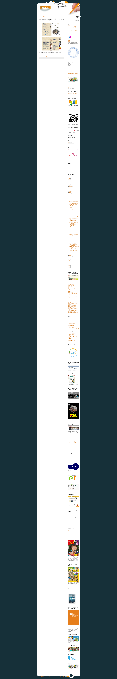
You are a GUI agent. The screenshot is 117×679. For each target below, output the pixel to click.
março (70, 255)
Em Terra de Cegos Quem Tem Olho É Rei (73, 339)
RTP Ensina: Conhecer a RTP (71, 449)
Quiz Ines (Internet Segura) (71, 455)
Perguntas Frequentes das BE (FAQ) (72, 26)
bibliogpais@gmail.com (71, 87)
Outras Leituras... (70, 302)
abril (70, 254)
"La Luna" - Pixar (71, 235)
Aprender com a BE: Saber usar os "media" (73, 440)
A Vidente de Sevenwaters (71, 327)
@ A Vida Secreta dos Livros (72, 318)
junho (70, 193)
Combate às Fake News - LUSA (71, 441)
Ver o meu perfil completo (72, 44)
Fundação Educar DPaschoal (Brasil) (72, 293)
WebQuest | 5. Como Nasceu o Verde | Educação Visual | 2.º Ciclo (72, 311)
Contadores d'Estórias (70, 292)
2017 (69, 259)
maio (70, 194)
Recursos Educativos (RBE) (71, 521)
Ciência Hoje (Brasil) (70, 531)
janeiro (70, 257)
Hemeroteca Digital (70, 294)
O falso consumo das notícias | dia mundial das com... (73, 225)
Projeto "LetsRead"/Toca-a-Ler (73, 236)
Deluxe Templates (58, 676)
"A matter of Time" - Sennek (72, 243)
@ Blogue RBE (70, 320)
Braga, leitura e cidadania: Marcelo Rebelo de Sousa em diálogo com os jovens (73, 321)
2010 (69, 267)
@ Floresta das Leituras (72, 326)
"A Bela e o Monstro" (71, 200)
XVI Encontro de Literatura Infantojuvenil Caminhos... (72, 214)
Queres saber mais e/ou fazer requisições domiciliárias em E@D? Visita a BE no (72, 94)
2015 (69, 261)
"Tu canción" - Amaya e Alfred (73, 248)
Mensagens (70, 142)
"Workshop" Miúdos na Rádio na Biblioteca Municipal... (73, 221)
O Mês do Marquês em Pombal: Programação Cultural (51, 17)
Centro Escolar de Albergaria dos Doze (73, 337)
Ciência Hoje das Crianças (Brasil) (72, 532)
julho (70, 192)
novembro (70, 187)
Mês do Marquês (44, 58)
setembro (70, 190)
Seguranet (69, 456)
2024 (69, 178)
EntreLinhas (70, 338)
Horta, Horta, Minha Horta (71, 341)
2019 (69, 184)
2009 (69, 268)
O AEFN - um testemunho (71, 325)
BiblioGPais (45, 7)
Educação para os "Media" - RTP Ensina (72, 442)
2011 (69, 266)
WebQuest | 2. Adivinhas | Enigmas (72, 305)
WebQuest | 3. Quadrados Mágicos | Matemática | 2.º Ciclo (72, 307)
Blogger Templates (51, 676)
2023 (69, 179)
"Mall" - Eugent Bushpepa (72, 226)
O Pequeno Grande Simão (72, 340)
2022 (69, 180)
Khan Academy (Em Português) (71, 520)
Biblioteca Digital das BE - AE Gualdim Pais (73, 28)
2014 (69, 262)
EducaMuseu (69, 519)
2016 (69, 260)
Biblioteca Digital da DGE (71, 286)
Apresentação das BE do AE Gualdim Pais (73, 73)
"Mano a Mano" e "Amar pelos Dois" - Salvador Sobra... (73, 223)
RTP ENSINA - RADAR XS (71, 448)
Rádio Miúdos (69, 447)
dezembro (70, 186)
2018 (69, 185)
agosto (70, 191)
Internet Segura (69, 454)
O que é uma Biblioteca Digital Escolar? (72, 27)
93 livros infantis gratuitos (71, 284)
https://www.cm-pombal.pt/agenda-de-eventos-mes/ (47, 56)
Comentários (70, 144)
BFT (63, 676)
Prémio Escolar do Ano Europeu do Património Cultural (73, 241)
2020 (69, 183)
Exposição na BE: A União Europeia (73, 234)
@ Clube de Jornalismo (72, 324)
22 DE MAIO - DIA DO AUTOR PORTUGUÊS (73, 205)
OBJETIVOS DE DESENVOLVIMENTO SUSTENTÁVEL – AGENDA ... (74, 250)
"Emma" (70, 227)
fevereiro (70, 256)
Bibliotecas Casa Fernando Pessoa (72, 287)
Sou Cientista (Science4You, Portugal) (72, 535)
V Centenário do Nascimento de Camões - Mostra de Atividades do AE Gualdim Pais (73, 30)
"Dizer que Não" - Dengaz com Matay (73, 203)
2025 (69, 177)
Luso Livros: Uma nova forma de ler (72, 295)
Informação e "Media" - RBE (71, 443)
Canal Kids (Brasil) (70, 518)
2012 (69, 265)
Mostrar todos (77, 328)
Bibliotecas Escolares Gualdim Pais (73, 40)
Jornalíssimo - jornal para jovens (72, 444)
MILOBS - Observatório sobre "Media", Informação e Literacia (72, 446)
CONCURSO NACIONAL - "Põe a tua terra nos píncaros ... (73, 229)
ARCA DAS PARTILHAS (72, 334)
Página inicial (69, 25)
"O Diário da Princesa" (71, 210)
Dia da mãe (70, 335)
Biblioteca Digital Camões (71, 285)
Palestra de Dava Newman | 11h (72, 323)
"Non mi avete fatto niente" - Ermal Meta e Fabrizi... (73, 238)
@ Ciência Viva (71, 322)
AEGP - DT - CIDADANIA (72, 333)
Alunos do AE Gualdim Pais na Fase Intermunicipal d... (73, 202)
